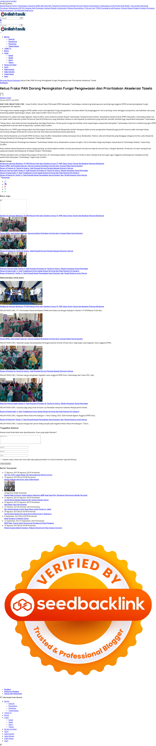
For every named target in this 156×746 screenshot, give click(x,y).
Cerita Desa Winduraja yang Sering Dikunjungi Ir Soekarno (27, 514)
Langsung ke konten (8, 1)
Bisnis (6, 51)
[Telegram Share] (5, 189)
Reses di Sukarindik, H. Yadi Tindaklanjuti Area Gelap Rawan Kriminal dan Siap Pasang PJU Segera (39, 173)
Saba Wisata (9, 72)
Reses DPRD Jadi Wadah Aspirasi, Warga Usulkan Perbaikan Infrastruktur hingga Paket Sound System (41, 166)
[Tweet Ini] (5, 184)
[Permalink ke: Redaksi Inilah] (1, 95)
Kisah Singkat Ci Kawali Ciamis (16, 518)
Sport (10, 60)
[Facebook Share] (5, 181)
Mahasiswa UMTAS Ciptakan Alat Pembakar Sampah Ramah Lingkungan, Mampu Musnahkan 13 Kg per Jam (52, 8)
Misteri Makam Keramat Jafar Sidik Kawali (21, 479)
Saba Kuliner (9, 69)
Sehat (10, 55)
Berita (6, 37)
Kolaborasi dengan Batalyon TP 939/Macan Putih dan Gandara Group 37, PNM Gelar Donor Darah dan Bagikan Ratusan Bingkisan (52, 163)
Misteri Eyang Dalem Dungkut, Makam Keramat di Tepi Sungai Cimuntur (33, 528)
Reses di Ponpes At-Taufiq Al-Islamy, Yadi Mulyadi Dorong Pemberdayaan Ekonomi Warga (36, 168)
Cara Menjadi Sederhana (23, 10)
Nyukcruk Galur (10, 65)
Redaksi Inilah (5, 98)
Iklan (6, 76)
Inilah (6, 53)
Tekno (10, 62)
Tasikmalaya (13, 46)
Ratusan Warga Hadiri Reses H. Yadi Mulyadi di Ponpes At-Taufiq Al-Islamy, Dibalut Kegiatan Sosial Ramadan (44, 170)
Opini (6, 67)
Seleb (10, 58)
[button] (21, 18)
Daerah (11, 39)
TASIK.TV (7, 48)
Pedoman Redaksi (11, 691)
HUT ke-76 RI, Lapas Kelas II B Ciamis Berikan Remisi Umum (28, 475)
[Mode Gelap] (1, 20)
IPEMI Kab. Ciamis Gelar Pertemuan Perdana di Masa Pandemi (29, 523)
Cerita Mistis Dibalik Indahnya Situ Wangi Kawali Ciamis (26, 500)
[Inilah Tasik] (18, 16)
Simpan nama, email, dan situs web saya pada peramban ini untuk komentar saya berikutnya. (40, 459)
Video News (9, 74)
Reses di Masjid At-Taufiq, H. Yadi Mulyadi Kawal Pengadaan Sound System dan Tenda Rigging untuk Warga (43, 175)
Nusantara (12, 41)
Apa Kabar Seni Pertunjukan (15, 504)
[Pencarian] (1, 23)
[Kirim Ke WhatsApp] (5, 191)
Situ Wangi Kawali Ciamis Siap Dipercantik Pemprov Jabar (27, 509)
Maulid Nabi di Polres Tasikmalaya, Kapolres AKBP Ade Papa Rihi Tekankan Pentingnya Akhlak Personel (41, 6)
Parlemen (12, 44)
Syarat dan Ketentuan (13, 694)
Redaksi (7, 689)
